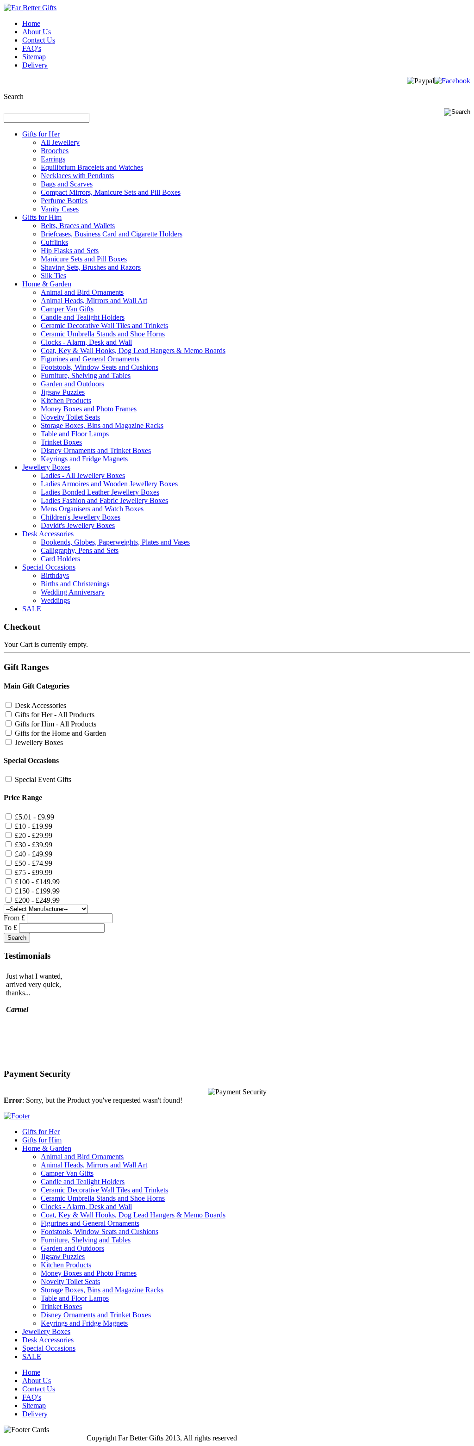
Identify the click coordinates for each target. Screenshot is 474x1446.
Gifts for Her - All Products (54, 715)
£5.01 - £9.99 (34, 817)
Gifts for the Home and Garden (60, 733)
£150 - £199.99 (37, 891)
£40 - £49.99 (33, 854)
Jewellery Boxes (39, 742)
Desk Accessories (40, 705)
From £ (14, 918)
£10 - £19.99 (33, 826)
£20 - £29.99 (33, 835)
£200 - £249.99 (37, 900)
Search (14, 96)
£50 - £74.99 (33, 863)
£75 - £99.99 (33, 872)
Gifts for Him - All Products (55, 724)
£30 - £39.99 (33, 845)
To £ (10, 927)
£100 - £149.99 (37, 882)
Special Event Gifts (43, 779)
